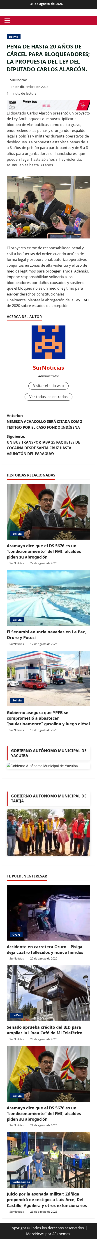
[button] (7, 20)
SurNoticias (19, 80)
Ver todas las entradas (48, 396)
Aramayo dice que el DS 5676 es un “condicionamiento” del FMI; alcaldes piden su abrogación (44, 551)
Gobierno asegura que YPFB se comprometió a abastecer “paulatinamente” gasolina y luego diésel (48, 718)
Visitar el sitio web (48, 385)
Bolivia (13, 37)
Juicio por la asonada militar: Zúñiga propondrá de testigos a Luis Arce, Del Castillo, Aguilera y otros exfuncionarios (47, 1199)
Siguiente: (43, 445)
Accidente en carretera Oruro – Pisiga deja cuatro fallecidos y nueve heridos (45, 949)
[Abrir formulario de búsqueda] (93, 20)
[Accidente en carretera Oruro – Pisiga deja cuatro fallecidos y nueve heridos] (48, 913)
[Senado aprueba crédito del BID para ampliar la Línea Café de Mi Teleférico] (48, 993)
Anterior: (44, 421)
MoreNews (35, 1233)
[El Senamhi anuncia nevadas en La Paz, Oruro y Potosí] (48, 598)
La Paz (16, 1015)
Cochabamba (21, 1182)
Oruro (16, 935)
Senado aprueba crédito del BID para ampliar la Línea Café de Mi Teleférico (44, 1029)
